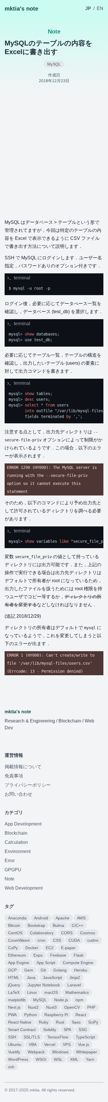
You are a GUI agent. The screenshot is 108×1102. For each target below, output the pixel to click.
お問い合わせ (18, 794)
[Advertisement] (54, 149)
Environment (18, 851)
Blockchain (16, 833)
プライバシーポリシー (28, 785)
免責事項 (14, 775)
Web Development (24, 888)
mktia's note (21, 8)
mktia (34, 1090)
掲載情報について (23, 766)
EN (100, 8)
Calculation (16, 842)
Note (9, 878)
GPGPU (13, 869)
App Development (23, 823)
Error (10, 860)
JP (88, 8)
